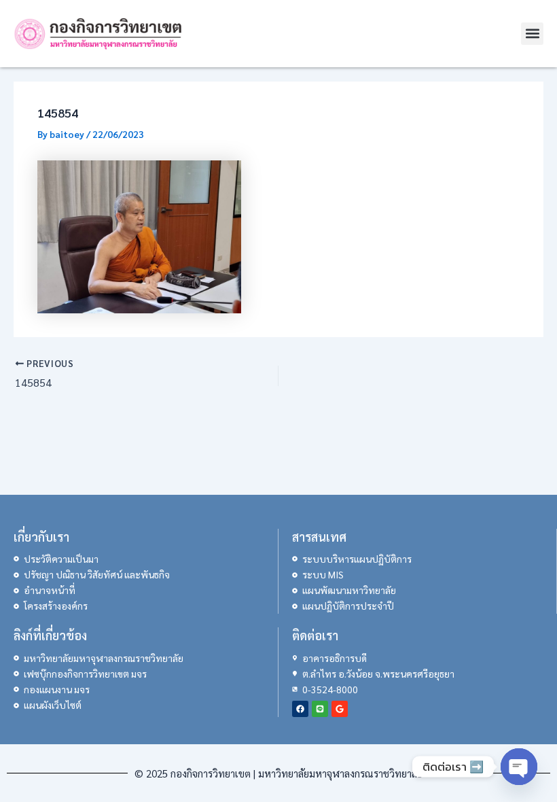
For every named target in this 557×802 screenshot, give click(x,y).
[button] (532, 33)
